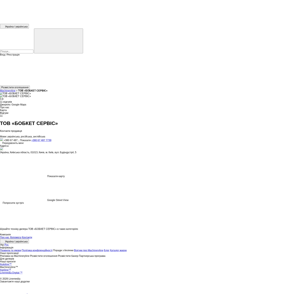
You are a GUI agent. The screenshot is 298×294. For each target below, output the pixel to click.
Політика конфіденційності (37, 250)
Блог (106, 250)
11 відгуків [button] (6, 101)
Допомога (15, 237)
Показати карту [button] (56, 176)
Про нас (4, 237)
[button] (149, 71)
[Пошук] (58, 41)
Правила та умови (10, 250)
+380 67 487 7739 (41, 140)
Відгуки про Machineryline (88, 250)
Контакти (27, 237)
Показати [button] (25, 140)
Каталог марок (118, 250)
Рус (7, 244)
